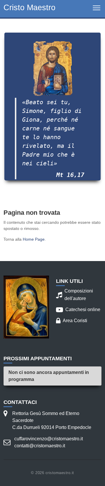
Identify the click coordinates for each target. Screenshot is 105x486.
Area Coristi (71, 320)
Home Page (34, 239)
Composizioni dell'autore (74, 294)
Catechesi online (78, 309)
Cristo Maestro (29, 7)
